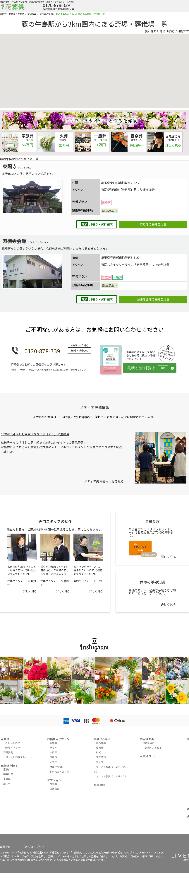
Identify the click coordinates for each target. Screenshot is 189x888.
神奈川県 (8, 774)
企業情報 (5, 846)
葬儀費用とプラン (58, 739)
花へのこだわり (11, 742)
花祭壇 (5, 739)
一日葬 (53, 752)
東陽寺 (9, 166)
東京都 (7, 769)
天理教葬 (101, 757)
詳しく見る (30, 591)
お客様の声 (147, 739)
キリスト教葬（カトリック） (111, 776)
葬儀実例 (8, 752)
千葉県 (7, 779)
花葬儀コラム (148, 756)
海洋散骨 (54, 788)
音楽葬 (53, 783)
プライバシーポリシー (34, 846)
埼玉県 (7, 783)
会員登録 (99, 785)
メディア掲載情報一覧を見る (104, 481)
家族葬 (53, 742)
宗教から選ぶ (102, 739)
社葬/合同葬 (56, 767)
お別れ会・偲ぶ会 (59, 771)
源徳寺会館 (14, 241)
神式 (98, 752)
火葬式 (53, 762)
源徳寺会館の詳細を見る (153, 299)
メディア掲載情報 (94, 407)
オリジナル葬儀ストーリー (17, 757)
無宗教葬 (101, 742)
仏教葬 (99, 747)
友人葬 (99, 762)
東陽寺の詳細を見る (153, 224)
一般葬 (53, 747)
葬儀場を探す (9, 766)
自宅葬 (53, 757)
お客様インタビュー (153, 747)
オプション (54, 780)
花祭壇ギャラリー (13, 747)
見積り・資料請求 (97, 224)
